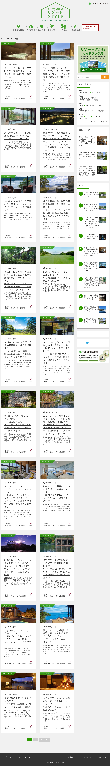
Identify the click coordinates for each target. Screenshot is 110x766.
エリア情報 (31, 30)
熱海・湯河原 (89, 105)
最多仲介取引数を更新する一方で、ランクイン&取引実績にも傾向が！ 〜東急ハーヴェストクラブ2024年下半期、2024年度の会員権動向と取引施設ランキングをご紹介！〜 (57, 142)
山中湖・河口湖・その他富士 (89, 100)
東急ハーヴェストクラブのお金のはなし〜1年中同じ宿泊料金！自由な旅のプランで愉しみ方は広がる (87, 141)
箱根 (98, 92)
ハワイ (87, 116)
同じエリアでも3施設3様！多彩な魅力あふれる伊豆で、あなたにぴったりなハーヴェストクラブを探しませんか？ (56, 636)
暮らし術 (51, 30)
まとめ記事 (76, 30)
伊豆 (81, 105)
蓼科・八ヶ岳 (84, 98)
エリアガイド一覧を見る (99, 122)
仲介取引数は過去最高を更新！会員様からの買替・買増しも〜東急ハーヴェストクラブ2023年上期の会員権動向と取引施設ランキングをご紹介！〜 (56, 210)
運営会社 (71, 757)
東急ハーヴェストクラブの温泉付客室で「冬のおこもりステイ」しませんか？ (17, 136)
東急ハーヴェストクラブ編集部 (15, 98)
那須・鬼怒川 (84, 92)
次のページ (44, 739)
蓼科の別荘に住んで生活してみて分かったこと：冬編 (91, 309)
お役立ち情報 (18, 30)
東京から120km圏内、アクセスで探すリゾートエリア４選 (91, 297)
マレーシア (83, 118)
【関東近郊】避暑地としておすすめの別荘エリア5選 (91, 194)
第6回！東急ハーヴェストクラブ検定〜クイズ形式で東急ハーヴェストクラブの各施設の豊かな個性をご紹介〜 (56, 74)
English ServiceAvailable (89, 28)
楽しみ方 (41, 30)
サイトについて (101, 757)
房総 (92, 92)
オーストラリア (97, 116)
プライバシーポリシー (84, 757)
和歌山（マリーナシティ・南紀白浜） (92, 111)
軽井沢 (93, 98)
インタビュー (63, 30)
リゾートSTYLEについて (12, 757)
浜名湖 (99, 105)
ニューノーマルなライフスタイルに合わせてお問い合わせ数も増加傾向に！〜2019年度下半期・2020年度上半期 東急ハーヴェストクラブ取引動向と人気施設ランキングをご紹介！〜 (57, 425)
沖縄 (81, 116)
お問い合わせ (28, 757)
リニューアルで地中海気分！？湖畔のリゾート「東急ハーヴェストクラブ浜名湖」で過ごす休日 (91, 266)
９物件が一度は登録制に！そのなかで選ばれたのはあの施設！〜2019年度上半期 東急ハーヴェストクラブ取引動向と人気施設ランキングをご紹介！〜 (57, 569)
